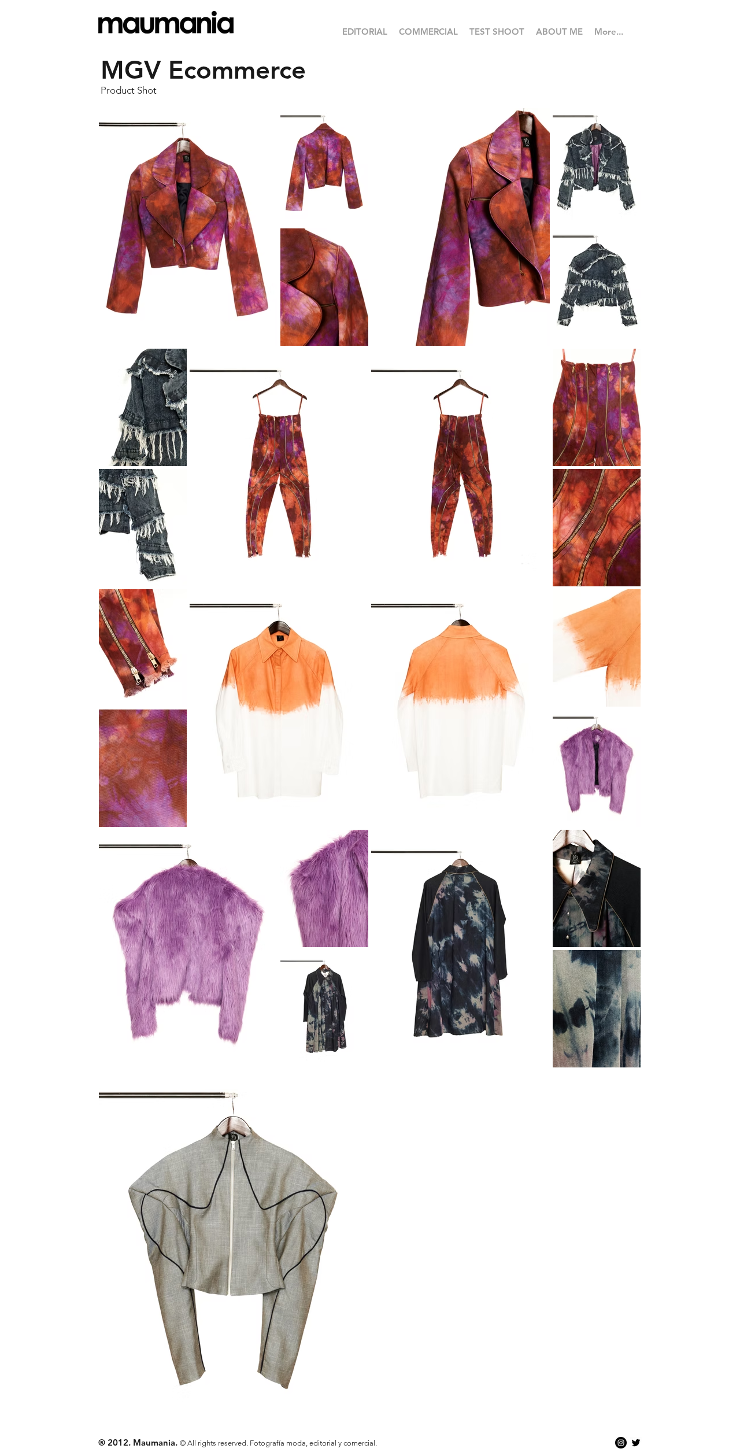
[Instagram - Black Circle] (621, 1442)
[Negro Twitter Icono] (636, 1442)
